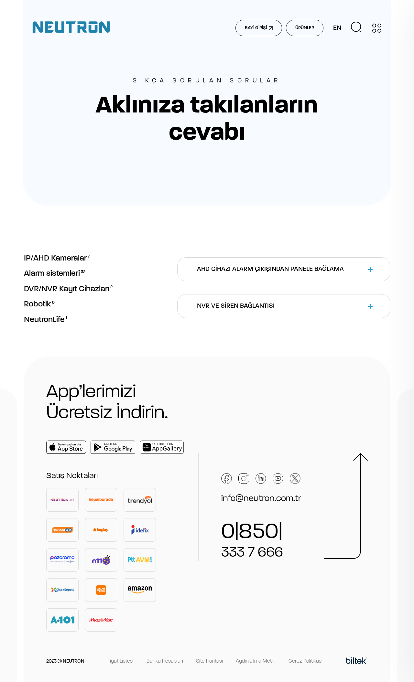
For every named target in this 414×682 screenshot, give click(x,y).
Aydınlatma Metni (256, 661)
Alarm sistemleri (54, 274)
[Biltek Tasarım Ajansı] (356, 661)
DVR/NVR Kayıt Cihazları (68, 289)
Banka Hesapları (165, 661)
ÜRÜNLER (304, 28)
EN (337, 28)
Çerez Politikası (305, 661)
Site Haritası (209, 661)
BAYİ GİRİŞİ (256, 28)
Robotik (39, 304)
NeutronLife (45, 320)
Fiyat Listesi (120, 661)
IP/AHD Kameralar (57, 258)
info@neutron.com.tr (261, 498)
